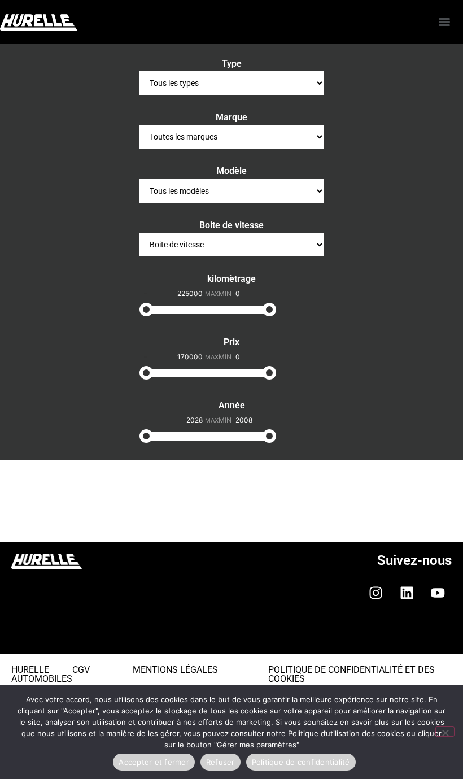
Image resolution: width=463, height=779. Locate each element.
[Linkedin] (406, 592)
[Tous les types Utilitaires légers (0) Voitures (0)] (231, 83)
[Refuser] (445, 731)
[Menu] (444, 22)
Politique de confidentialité (301, 762)
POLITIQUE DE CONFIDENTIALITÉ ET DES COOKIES (351, 674)
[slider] (146, 309)
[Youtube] (437, 592)
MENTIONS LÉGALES (175, 669)
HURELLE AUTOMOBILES (41, 674)
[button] (231, 636)
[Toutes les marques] (231, 137)
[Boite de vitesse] (231, 244)
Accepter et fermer (154, 762)
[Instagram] (375, 592)
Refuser (220, 762)
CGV (81, 669)
